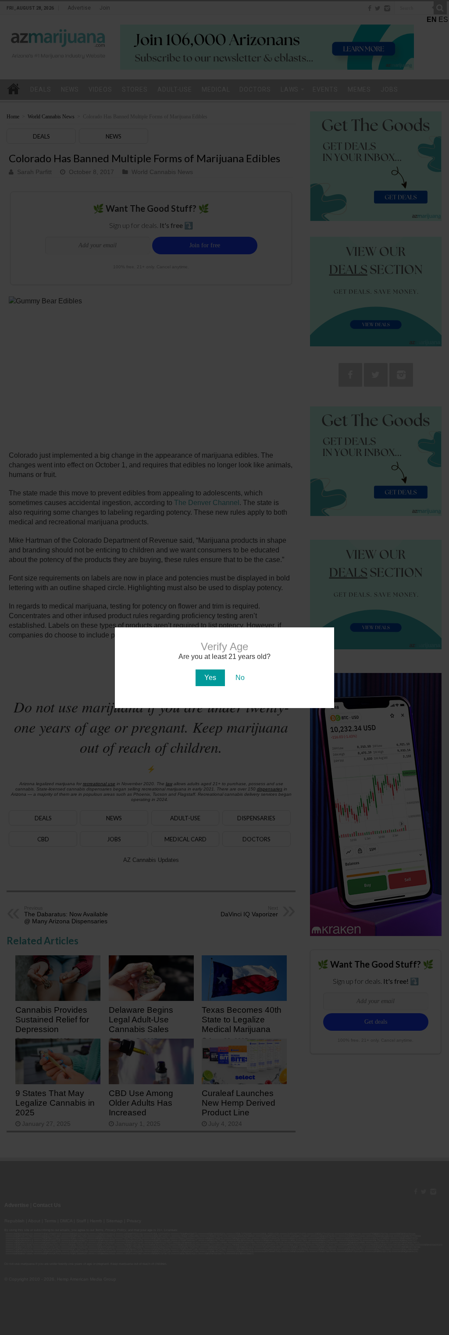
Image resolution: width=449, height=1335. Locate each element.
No (240, 677)
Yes (210, 677)
